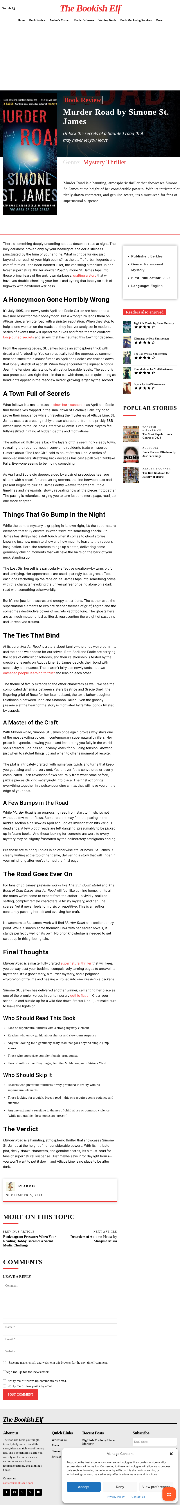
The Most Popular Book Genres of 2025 (157, 435)
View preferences (156, 1487)
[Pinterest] (22, 1492)
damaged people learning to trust (29, 673)
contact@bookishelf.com (18, 1482)
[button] (171, 1454)
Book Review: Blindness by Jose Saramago (159, 454)
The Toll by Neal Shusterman (150, 353)
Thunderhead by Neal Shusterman (153, 369)
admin (29, 1186)
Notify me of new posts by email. (30, 1386)
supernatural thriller (76, 963)
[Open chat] (169, 1494)
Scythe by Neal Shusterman (149, 384)
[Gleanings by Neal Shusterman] (127, 342)
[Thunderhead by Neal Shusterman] (127, 373)
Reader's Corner (156, 468)
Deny (120, 1487)
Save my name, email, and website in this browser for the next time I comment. (58, 1362)
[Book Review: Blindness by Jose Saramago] (131, 454)
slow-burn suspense (69, 405)
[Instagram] (14, 1492)
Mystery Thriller (104, 162)
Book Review (82, 99)
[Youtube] (38, 1492)
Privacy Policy (116, 1496)
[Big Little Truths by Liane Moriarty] (127, 327)
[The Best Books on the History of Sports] (131, 475)
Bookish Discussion (151, 428)
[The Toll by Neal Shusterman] (127, 357)
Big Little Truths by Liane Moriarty (154, 323)
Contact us (138, 1496)
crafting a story (84, 275)
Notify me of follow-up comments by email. (37, 1381)
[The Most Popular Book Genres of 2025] (131, 434)
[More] (104, 223)
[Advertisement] (90, 57)
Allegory (150, 448)
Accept (84, 1487)
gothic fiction (80, 995)
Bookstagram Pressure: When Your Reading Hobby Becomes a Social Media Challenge (29, 1241)
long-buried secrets (18, 337)
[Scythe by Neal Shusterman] (127, 388)
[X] (30, 1492)
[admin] (12, 1186)
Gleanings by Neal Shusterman (151, 338)
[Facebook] (94, 223)
